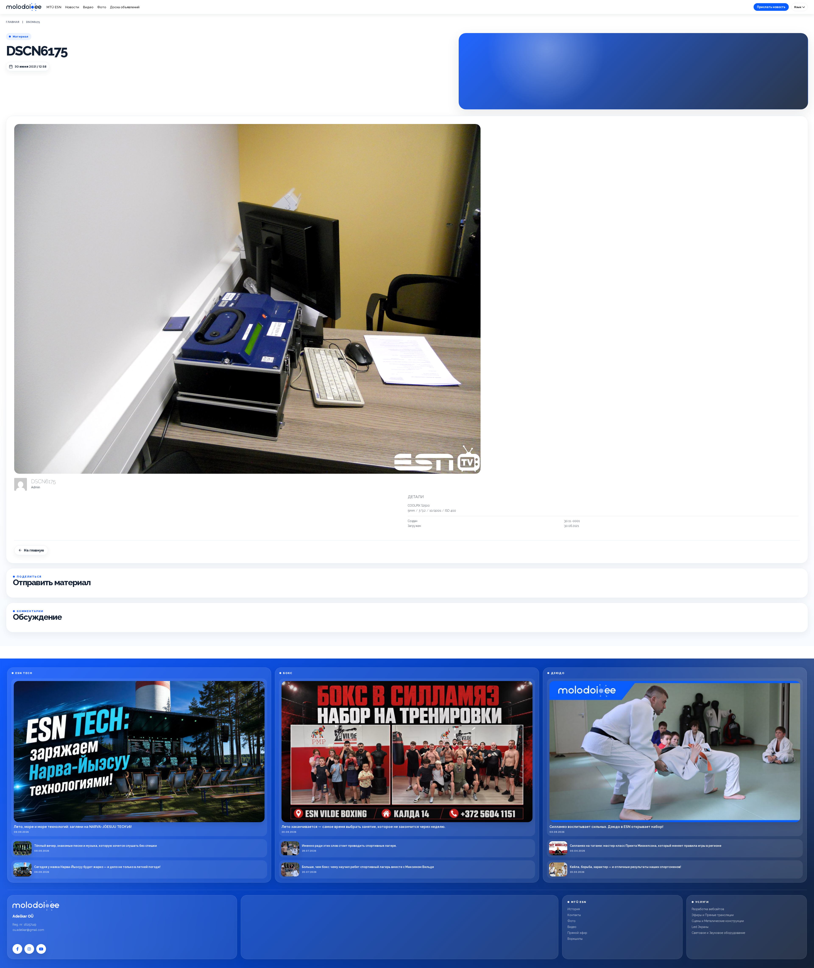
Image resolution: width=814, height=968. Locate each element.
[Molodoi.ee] (36, 905)
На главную (34, 550)
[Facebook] (17, 949)
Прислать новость (771, 7)
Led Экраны (700, 927)
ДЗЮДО (558, 673)
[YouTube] (41, 949)
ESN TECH (23, 673)
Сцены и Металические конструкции (718, 921)
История (573, 909)
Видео (88, 7)
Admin (35, 487)
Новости (72, 7)
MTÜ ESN (53, 7)
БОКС (287, 673)
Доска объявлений (124, 7)
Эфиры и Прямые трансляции (713, 915)
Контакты (574, 915)
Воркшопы (575, 938)
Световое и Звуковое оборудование (718, 933)
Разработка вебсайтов (708, 909)
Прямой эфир (577, 933)
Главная (12, 22)
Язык (798, 7)
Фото (101, 7)
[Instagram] (29, 949)
